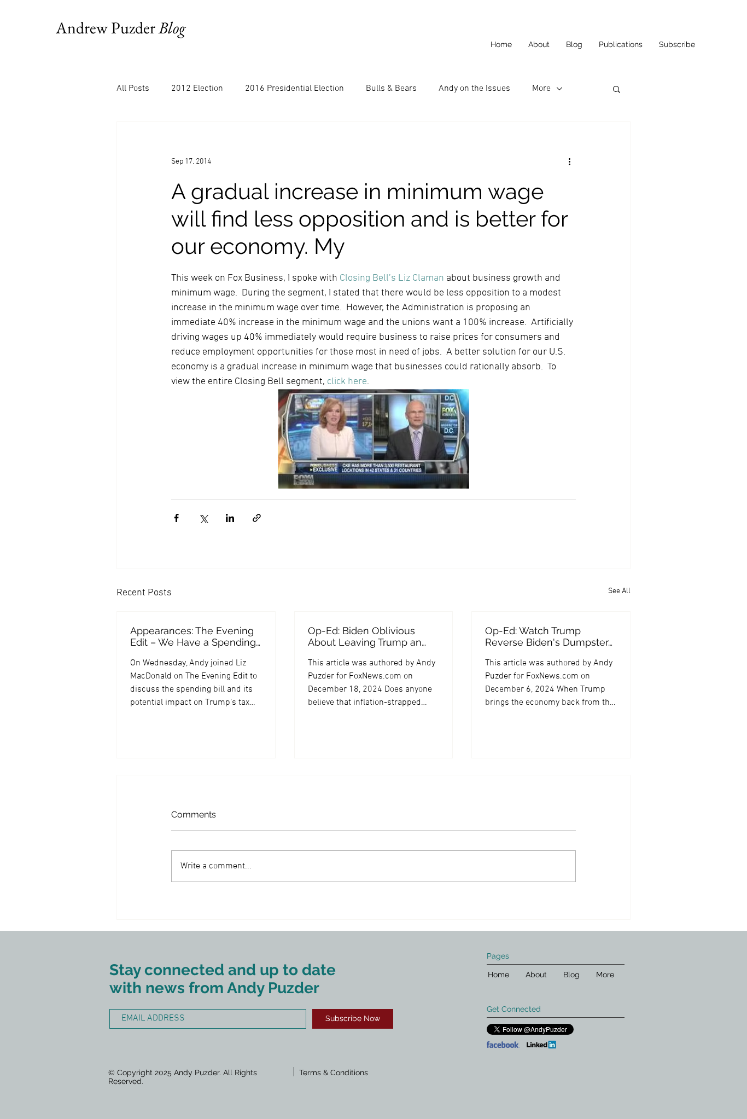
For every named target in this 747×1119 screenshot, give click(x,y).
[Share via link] (257, 518)
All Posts (132, 88)
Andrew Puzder (120, 27)
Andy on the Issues (474, 88)
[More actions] (569, 161)
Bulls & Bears (391, 88)
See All (619, 591)
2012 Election (197, 88)
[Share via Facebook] (176, 518)
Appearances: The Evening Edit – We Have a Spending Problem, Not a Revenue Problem (193, 636)
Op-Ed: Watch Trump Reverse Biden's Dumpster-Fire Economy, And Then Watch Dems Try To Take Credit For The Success (548, 636)
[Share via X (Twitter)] (203, 518)
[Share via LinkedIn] (230, 518)
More (541, 88)
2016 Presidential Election (294, 88)
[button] (616, 88)
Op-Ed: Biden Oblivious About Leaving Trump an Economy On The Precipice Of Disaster (371, 636)
